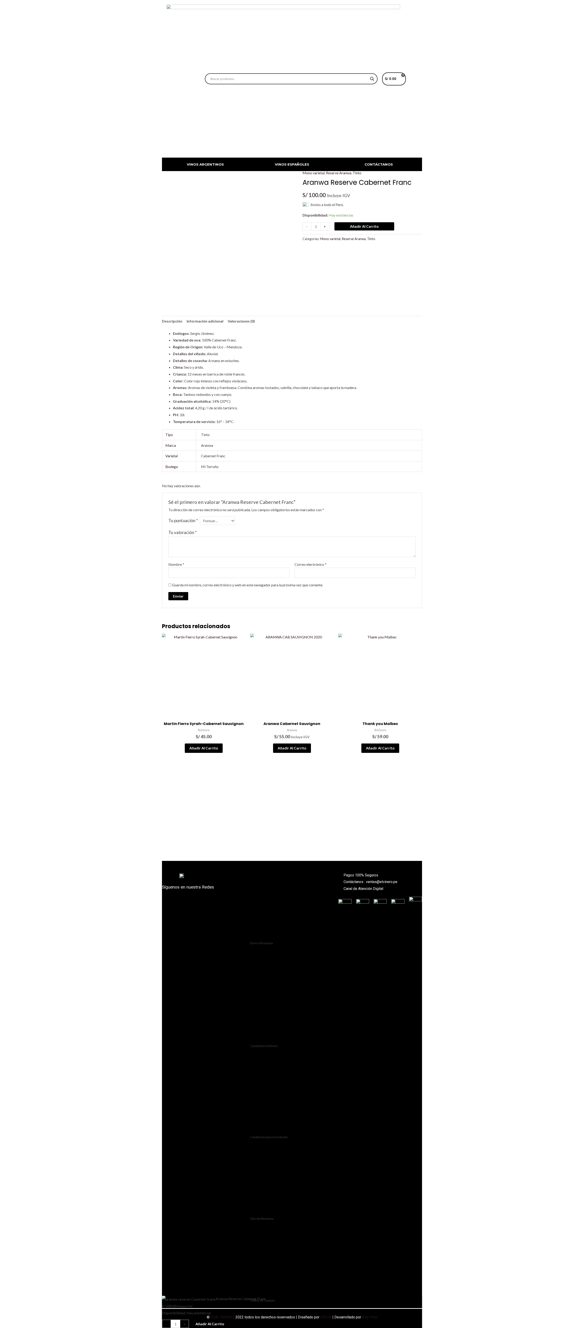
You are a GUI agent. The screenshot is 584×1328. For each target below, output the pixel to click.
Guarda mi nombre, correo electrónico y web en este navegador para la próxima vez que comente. (247, 585)
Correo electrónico (310, 564)
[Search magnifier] (372, 79)
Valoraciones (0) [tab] (241, 321)
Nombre (176, 564)
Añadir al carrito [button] (203, 748)
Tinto (357, 173)
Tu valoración (182, 532)
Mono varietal (313, 173)
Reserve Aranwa (338, 173)
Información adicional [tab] (205, 321)
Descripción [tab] (172, 321)
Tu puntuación (183, 520)
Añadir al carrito (364, 226)
